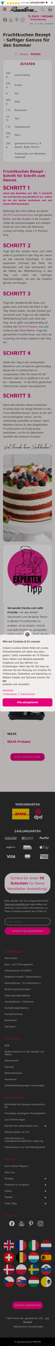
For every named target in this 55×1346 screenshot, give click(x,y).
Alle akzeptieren (27, 702)
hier (4, 681)
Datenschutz (28, 694)
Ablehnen (8, 690)
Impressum (11, 694)
